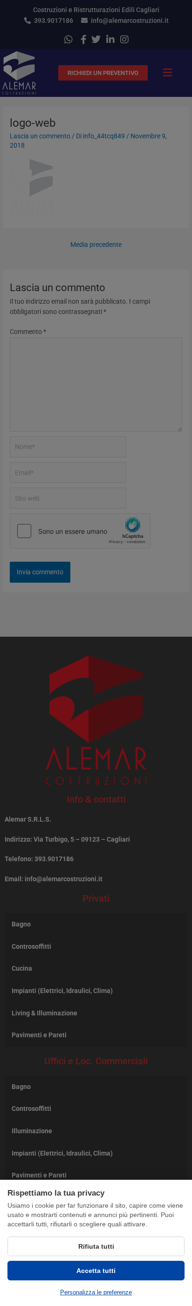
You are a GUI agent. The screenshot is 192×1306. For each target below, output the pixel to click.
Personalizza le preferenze (96, 1292)
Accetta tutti (96, 1270)
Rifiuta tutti (96, 1246)
